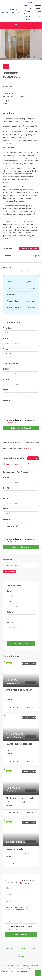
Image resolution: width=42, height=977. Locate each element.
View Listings (33, 458)
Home (6, 965)
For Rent (7, 73)
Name (6, 369)
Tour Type (7, 328)
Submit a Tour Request (21, 428)
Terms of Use (12, 423)
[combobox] (21, 332)
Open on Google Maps (29, 248)
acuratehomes (13, 707)
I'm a (5, 509)
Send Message (21, 934)
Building (26, 965)
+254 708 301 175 (11, 10)
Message (7, 400)
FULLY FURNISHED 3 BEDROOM (19, 744)
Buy (18, 965)
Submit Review (21, 643)
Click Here (29, 448)
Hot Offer (15, 73)
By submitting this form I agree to (20, 421)
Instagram (33, 948)
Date (5, 338)
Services (34, 965)
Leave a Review (10, 572)
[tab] (6, 66)
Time (5, 349)
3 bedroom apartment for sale (20, 798)
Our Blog (12, 968)
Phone (6, 379)
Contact (29, 968)
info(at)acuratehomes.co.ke (10, 12)
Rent (13, 965)
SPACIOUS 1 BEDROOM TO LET (19, 690)
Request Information (21, 547)
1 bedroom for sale (14, 849)
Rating (10, 612)
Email (5, 390)
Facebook (10, 948)
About (21, 968)
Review (10, 622)
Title (9, 601)
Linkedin (21, 948)
